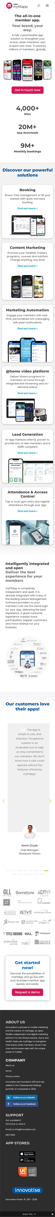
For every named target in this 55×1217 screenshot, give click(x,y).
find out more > (27, 208)
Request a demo (27, 992)
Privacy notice (13, 1076)
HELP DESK (10, 1134)
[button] (9, 870)
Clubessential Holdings (30, 1085)
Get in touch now (27, 90)
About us (10, 1065)
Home (9, 1070)
